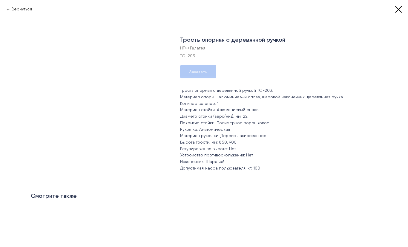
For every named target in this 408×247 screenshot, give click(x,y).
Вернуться (21, 9)
